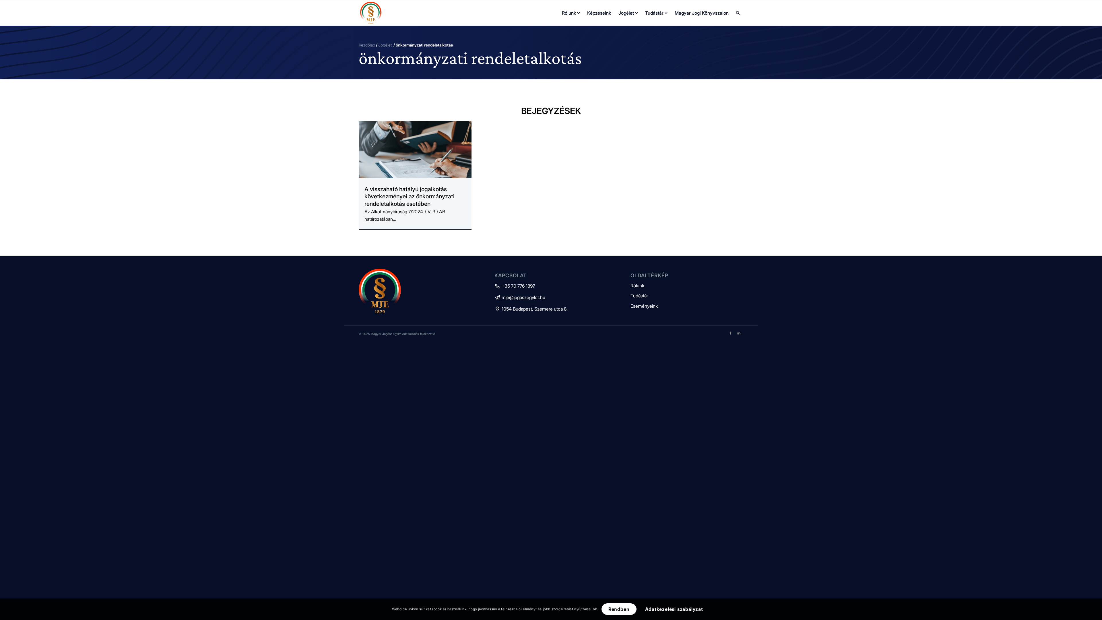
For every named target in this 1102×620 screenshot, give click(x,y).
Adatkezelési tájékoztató (418, 334)
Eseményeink (644, 306)
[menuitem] (570, 13)
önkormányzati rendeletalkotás (470, 58)
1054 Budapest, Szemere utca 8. (531, 309)
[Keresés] (738, 13)
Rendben (619, 609)
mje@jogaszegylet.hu (519, 297)
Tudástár (639, 296)
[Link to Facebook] (730, 333)
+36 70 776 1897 (514, 286)
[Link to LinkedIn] (739, 333)
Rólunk (637, 285)
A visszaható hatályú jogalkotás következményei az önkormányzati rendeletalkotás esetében (409, 196)
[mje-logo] (371, 13)
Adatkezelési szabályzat (674, 609)
